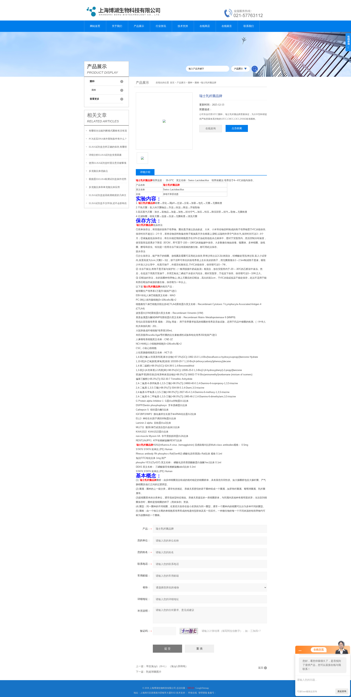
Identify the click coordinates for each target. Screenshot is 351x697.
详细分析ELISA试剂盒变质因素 (105, 155)
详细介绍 (145, 172)
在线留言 (227, 26)
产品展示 (139, 26)
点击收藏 (237, 128)
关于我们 (117, 26)
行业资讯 (161, 26)
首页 (172, 82)
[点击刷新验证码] (189, 631)
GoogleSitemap (202, 688)
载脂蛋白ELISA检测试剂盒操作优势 (107, 179)
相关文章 (97, 115)
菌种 (190, 82)
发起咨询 (341, 691)
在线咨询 (210, 128)
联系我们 (249, 26)
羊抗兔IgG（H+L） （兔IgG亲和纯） (167, 666)
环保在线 (192, 693)
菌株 (94, 90)
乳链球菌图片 (153, 671)
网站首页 (95, 26)
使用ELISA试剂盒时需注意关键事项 (107, 163)
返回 (260, 667)
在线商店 (205, 26)
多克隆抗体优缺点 (98, 171)
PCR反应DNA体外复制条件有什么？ (108, 138)
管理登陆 (202, 693)
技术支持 (183, 26)
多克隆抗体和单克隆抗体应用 (104, 187)
